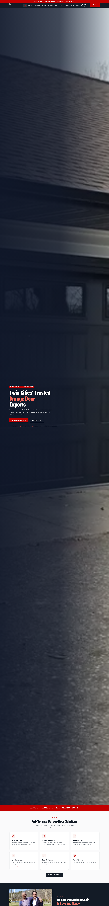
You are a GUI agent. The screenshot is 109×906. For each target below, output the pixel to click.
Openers (44, 5)
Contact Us (94, 5)
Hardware (50, 5)
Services (30, 5)
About (56, 5)
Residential (37, 5)
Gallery (78, 5)
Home (25, 5)
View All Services (53, 874)
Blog (72, 5)
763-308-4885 (84, 5)
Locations (67, 5)
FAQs (61, 5)
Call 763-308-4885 (20, 420)
